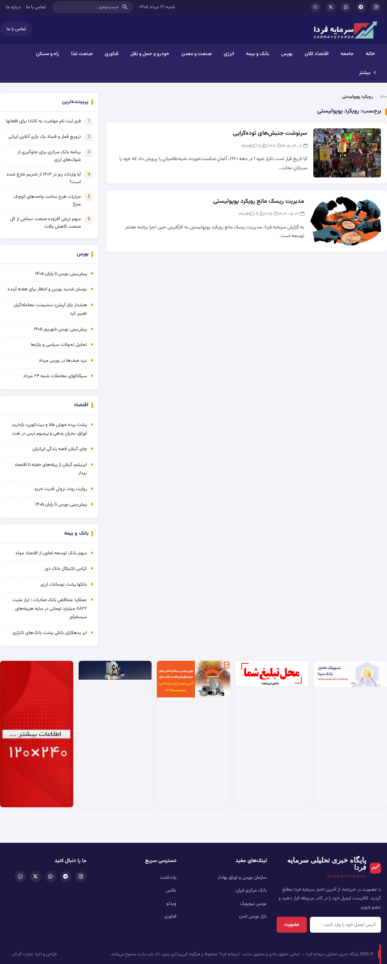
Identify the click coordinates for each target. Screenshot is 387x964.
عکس (171, 890)
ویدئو (171, 903)
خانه (370, 54)
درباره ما (13, 7)
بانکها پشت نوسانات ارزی (63, 584)
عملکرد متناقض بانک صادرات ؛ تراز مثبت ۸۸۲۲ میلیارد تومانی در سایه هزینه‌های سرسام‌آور (49, 608)
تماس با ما (36, 7)
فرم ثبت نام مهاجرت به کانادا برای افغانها (43, 121)
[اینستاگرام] (376, 7)
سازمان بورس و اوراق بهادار (242, 877)
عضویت (291, 925)
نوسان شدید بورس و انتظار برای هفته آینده (47, 289)
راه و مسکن (47, 54)
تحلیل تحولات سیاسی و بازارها (59, 345)
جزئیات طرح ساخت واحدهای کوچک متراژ (47, 200)
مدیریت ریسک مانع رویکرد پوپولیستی (258, 201)
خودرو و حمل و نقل (149, 54)
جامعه (347, 54)
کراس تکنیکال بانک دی (66, 568)
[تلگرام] (361, 7)
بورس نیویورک (253, 903)
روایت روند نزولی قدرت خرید (60, 489)
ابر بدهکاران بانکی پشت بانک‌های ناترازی (49, 633)
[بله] (315, 7)
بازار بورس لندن (253, 916)
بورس (287, 54)
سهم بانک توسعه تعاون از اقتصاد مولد (50, 553)
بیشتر (364, 73)
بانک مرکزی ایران (251, 890)
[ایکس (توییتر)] (331, 7)
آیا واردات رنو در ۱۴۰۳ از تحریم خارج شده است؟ (44, 178)
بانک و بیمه (257, 54)
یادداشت (168, 877)
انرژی (229, 54)
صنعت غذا (82, 54)
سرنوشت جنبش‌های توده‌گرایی (270, 133)
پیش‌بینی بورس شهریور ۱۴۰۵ (60, 329)
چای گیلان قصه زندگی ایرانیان (60, 449)
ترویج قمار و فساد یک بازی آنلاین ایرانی (44, 136)
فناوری (111, 54)
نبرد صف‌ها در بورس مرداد (63, 360)
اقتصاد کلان (316, 54)
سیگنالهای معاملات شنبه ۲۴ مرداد (55, 376)
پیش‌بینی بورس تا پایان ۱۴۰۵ (61, 274)
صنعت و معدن (196, 54)
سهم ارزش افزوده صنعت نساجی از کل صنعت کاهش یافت (45, 222)
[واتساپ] (346, 7)
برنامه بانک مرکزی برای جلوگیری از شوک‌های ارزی (49, 155)
